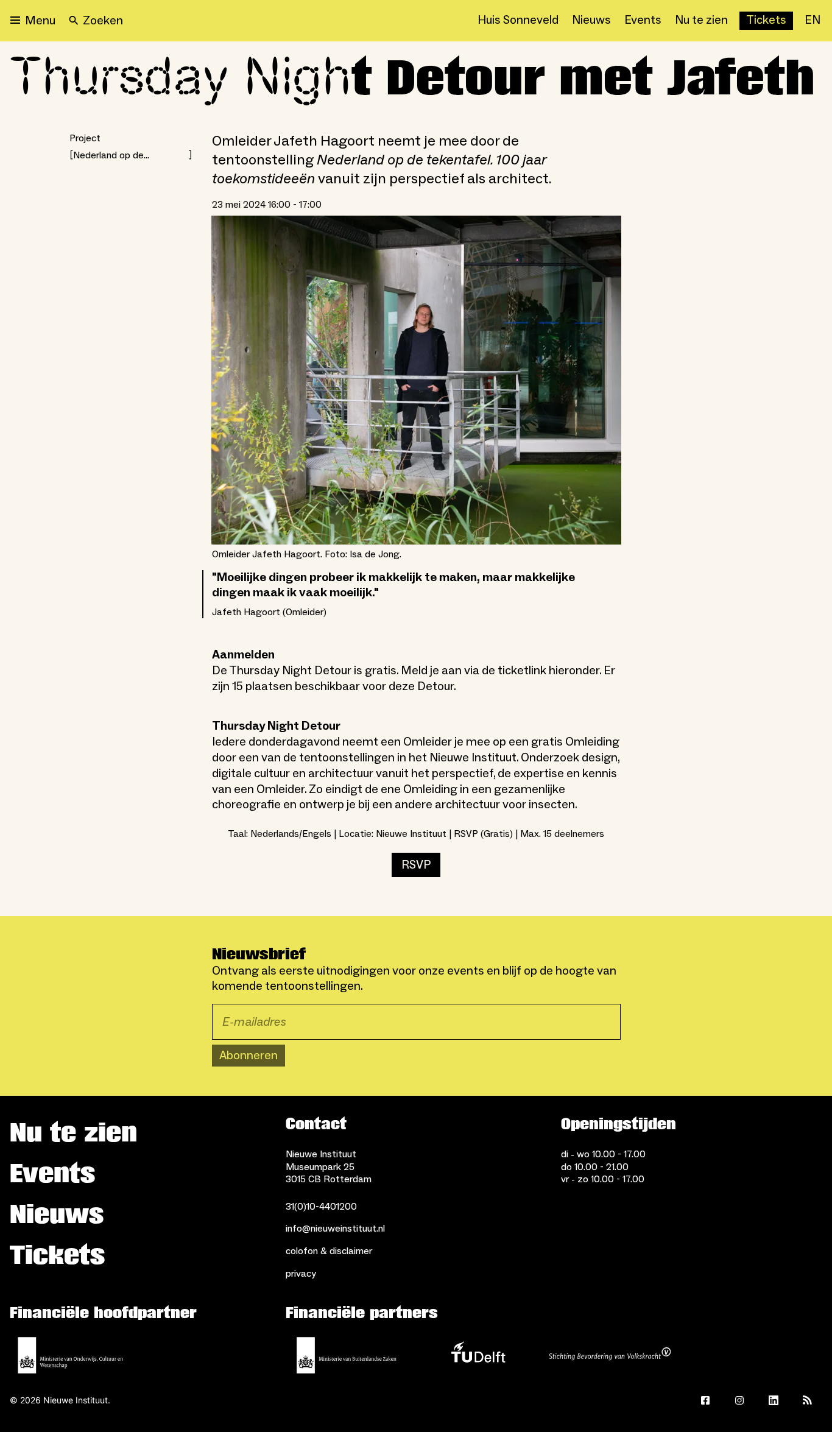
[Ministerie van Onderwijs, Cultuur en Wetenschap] (71, 1355)
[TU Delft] (478, 1355)
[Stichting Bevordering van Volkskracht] (610, 1355)
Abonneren (248, 1055)
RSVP (416, 865)
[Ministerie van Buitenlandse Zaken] (346, 1355)
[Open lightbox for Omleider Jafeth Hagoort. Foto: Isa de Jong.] (416, 380)
